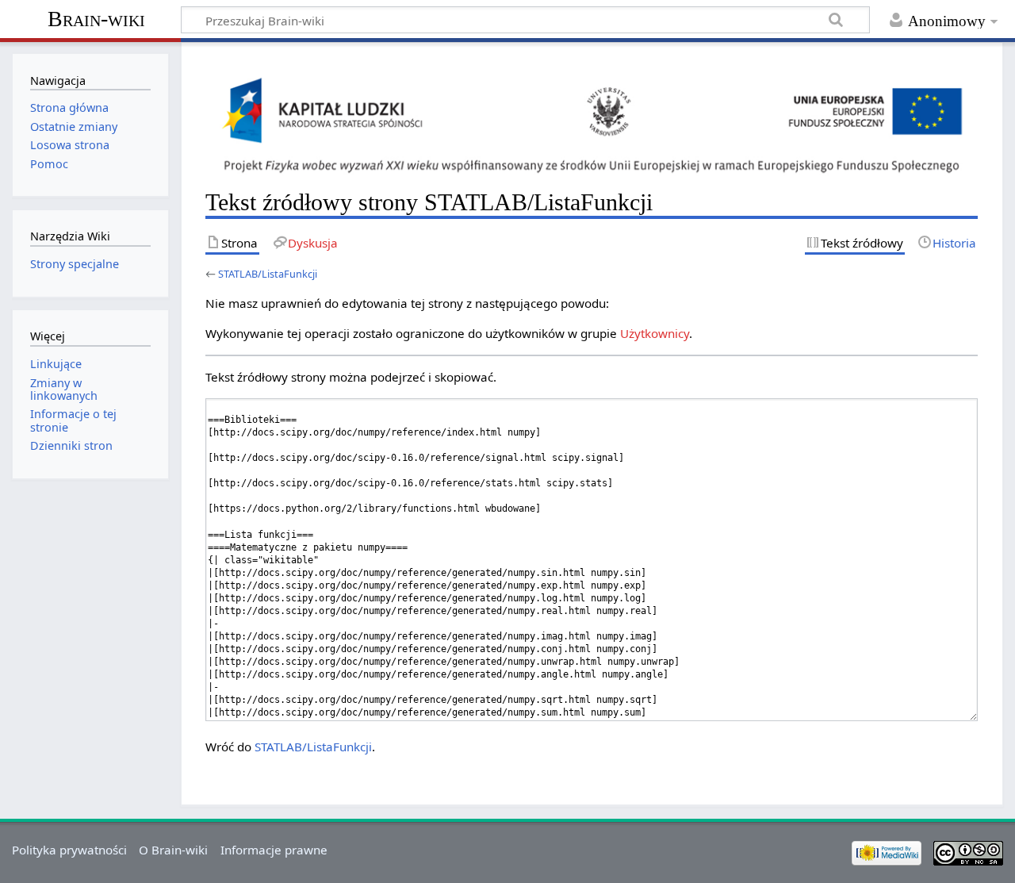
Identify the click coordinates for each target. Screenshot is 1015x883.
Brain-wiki (96, 18)
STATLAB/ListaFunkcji (267, 274)
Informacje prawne (273, 850)
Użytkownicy (654, 333)
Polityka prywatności (69, 850)
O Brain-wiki (173, 850)
